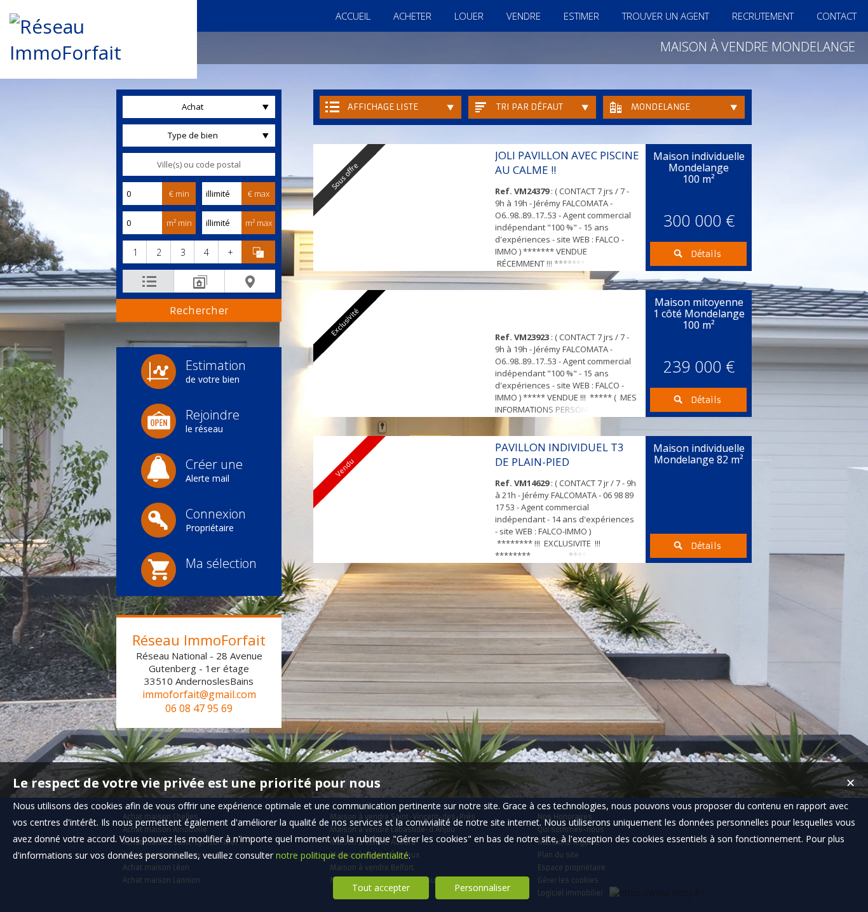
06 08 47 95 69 (199, 708)
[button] (134, 252)
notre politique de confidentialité (342, 855)
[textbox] (199, 164)
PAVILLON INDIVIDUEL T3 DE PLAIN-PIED (559, 454)
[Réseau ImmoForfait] (98, 52)
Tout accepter (381, 888)
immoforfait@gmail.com (199, 694)
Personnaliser (482, 888)
